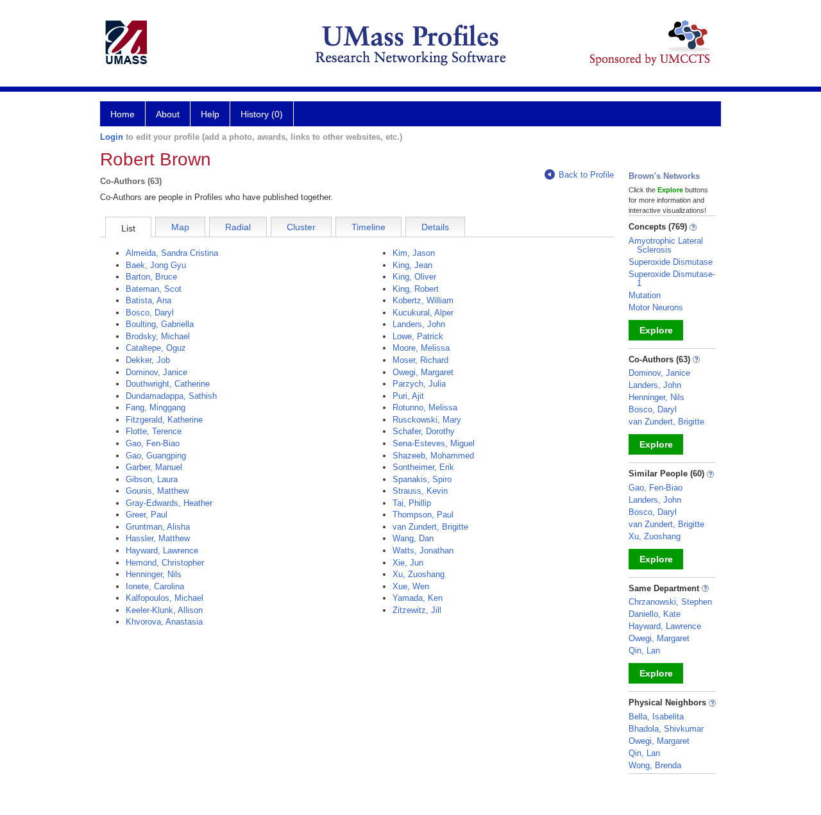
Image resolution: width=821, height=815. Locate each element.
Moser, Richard (420, 360)
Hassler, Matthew (158, 538)
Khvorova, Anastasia (164, 621)
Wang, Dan (413, 538)
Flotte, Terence (154, 431)
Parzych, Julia (419, 384)
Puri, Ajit (408, 396)
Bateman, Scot (154, 289)
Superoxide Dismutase (671, 262)
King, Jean (412, 265)
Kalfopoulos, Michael (164, 598)
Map (180, 227)
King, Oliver (414, 276)
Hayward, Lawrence (162, 550)
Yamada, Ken (418, 598)
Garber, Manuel (154, 467)
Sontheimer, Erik (423, 467)
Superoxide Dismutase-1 (672, 278)
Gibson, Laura (152, 479)
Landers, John (419, 324)
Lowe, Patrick (418, 336)
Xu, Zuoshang (418, 574)
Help (210, 114)
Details (435, 227)
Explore (656, 330)
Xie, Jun (408, 562)
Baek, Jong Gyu (156, 265)
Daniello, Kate (655, 614)
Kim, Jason (414, 253)
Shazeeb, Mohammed (433, 455)
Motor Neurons (656, 307)
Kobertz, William (423, 300)
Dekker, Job (148, 360)
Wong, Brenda (655, 765)
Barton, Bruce (151, 276)
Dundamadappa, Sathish (171, 396)
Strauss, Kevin (420, 491)
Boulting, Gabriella (160, 324)
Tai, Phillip (412, 503)
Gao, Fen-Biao (153, 443)
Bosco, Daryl (150, 312)
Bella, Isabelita (656, 716)
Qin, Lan (644, 650)
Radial (238, 227)
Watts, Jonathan (423, 550)
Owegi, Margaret (423, 372)
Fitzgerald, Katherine (164, 419)
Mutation (645, 295)
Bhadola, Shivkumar (666, 729)
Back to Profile (586, 175)
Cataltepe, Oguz (156, 348)
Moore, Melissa (421, 348)
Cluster (301, 227)
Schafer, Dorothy (424, 431)
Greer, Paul (146, 514)
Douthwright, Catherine (168, 384)
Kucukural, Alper (423, 312)
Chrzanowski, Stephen (670, 602)
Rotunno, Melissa (425, 407)
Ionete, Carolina (155, 586)
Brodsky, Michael (158, 336)
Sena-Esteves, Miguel (434, 443)
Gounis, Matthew (157, 491)
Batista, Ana (148, 300)
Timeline (368, 227)
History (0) (262, 114)
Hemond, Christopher (165, 562)
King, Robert (416, 289)
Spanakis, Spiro (422, 479)
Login (111, 137)
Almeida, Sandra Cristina (172, 253)
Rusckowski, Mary (427, 419)
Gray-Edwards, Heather (169, 503)
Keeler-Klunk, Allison (164, 610)
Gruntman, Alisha (158, 527)
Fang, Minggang (155, 407)
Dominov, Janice (156, 372)
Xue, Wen (411, 586)
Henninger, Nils (154, 574)
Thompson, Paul (423, 514)
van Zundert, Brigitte (430, 527)
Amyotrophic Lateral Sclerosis (666, 245)
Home (122, 114)
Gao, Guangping (156, 455)
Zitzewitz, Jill (417, 610)
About (168, 114)
